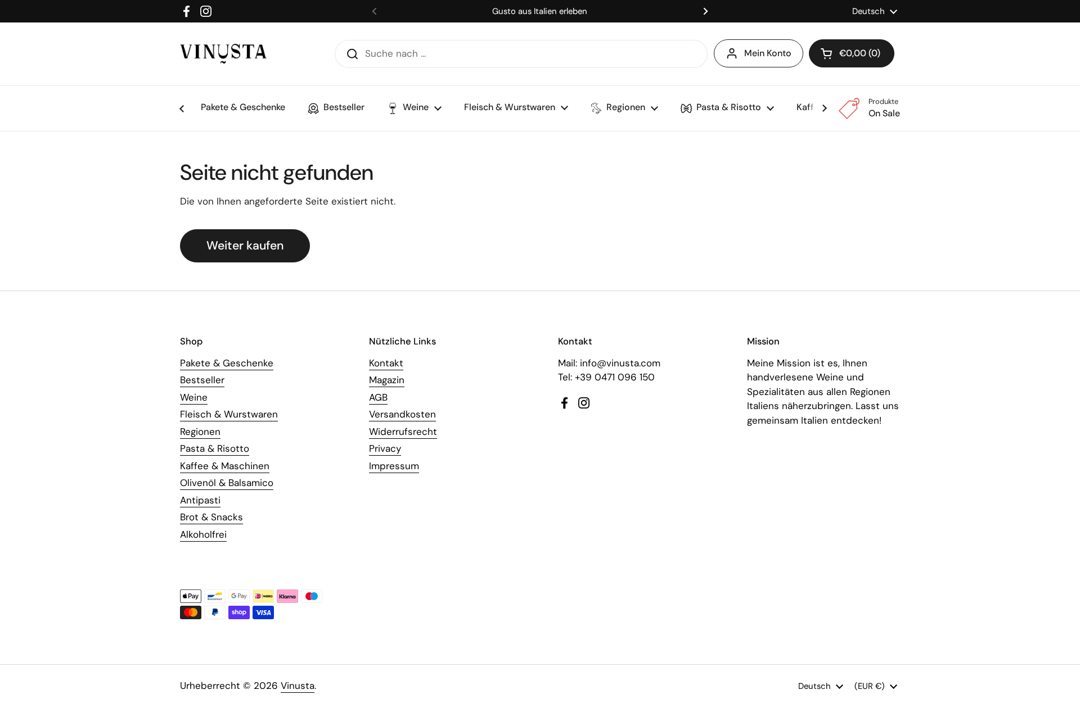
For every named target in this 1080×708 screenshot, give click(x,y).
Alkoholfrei (203, 534)
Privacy (385, 448)
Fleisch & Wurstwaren (229, 414)
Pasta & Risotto (214, 448)
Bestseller (202, 380)
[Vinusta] (223, 53)
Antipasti (200, 500)
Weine (194, 397)
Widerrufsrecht (403, 431)
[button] (851, 53)
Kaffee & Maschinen (224, 466)
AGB (378, 397)
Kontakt (386, 363)
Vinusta (297, 685)
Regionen (200, 431)
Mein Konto (767, 53)
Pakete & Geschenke (226, 363)
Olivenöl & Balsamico (226, 482)
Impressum (394, 466)
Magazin (386, 380)
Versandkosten (402, 414)
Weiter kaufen (245, 245)
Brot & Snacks (211, 517)
